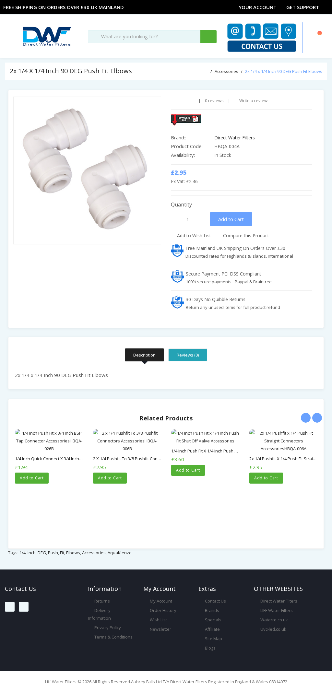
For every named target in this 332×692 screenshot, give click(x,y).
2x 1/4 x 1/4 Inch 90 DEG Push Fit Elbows (283, 71)
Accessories (226, 71)
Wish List (158, 620)
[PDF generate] (241, 119)
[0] (310, 39)
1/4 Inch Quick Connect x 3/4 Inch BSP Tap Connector (66, 459)
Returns (101, 601)
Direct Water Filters (234, 138)
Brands (211, 610)
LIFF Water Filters (276, 610)
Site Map (213, 638)
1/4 (22, 553)
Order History (162, 610)
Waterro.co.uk (273, 620)
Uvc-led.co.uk (272, 629)
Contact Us (215, 601)
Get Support (302, 7)
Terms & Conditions (113, 637)
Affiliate (212, 629)
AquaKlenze (120, 553)
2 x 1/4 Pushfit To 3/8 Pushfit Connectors (132, 459)
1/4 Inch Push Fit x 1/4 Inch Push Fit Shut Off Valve (219, 451)
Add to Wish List (193, 235)
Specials (212, 620)
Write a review (252, 100)
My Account (160, 601)
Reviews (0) (188, 355)
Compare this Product (245, 235)
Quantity (181, 204)
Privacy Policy (107, 627)
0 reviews (214, 100)
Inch (32, 553)
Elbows (73, 553)
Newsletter (160, 629)
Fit (62, 553)
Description (144, 355)
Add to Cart (231, 219)
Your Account (258, 7)
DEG (42, 553)
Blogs (210, 648)
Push (53, 553)
